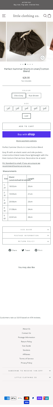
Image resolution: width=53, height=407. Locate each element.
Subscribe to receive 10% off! (25, 371)
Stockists (26, 350)
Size (26, 103)
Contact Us (26, 333)
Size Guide (27, 230)
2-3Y (17, 108)
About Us (26, 329)
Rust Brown (34, 95)
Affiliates (26, 354)
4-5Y (35, 108)
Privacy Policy (26, 363)
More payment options (26, 140)
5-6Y (44, 108)
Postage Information (26, 337)
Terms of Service (26, 358)
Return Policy (26, 241)
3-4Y (26, 108)
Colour (26, 90)
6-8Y (26, 116)
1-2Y (8, 108)
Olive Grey (18, 95)
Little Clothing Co (26, 377)
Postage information (26, 235)
